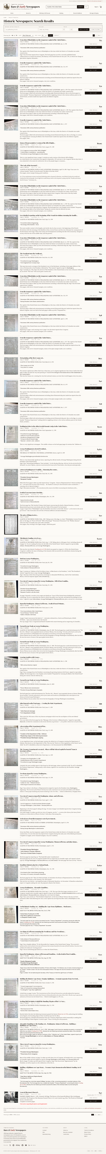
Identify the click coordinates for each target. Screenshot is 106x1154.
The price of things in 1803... (29, 515)
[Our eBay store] (18, 1145)
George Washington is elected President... (33, 449)
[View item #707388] (11, 124)
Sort (20, 35)
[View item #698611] (11, 48)
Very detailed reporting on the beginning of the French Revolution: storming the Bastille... (49, 215)
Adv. (86, 6)
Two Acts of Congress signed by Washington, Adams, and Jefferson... (42, 796)
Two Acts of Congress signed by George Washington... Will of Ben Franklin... (44, 581)
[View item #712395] (11, 500)
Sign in (96, 6)
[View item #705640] (11, 892)
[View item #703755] (11, 223)
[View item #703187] (11, 366)
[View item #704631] (11, 388)
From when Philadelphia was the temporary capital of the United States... (43, 40)
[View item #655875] (11, 646)
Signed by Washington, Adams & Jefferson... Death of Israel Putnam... (42, 604)
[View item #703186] (11, 1052)
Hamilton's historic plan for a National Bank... (34, 865)
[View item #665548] (11, 299)
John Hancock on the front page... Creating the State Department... (41, 703)
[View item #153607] (11, 524)
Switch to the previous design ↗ (94, 1)
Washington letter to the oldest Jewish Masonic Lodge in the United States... (44, 426)
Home (11, 13)
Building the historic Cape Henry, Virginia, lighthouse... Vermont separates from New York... (49, 979)
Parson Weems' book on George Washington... (34, 626)
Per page (38, 35)
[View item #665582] (11, 280)
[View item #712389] (11, 986)
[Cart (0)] (100, 6)
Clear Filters (95, 29)
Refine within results (12, 26)
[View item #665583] (11, 190)
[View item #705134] (11, 1072)
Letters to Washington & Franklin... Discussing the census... (39, 470)
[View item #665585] (11, 242)
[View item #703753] (11, 757)
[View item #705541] (11, 873)
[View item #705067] (11, 408)
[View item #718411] (11, 1032)
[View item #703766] (11, 261)
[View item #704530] (11, 434)
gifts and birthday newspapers (93, 1108)
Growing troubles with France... (30, 657)
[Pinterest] (13, 1145)
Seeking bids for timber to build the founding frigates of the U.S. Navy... (43, 1001)
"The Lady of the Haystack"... (29, 165)
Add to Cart (93, 47)
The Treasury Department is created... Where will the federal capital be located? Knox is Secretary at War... (48, 750)
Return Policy (87, 1132)
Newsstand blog (46, 1134)
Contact (44, 1130)
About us (65, 1130)
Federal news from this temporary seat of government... (38, 819)
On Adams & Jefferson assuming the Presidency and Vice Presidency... (42, 932)
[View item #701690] (11, 453)
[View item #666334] (11, 685)
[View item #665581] (11, 110)
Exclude (41, 26)
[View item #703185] (11, 711)
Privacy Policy (87, 1134)
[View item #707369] (11, 939)
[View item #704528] (11, 850)
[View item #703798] (11, 477)
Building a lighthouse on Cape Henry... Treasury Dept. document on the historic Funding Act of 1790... (50, 1068)
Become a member (68, 1132)
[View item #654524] (11, 631)
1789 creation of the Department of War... (33, 726)
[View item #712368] (11, 608)
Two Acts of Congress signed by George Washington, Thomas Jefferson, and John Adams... (49, 842)
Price (65, 26)
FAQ (44, 1132)
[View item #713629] (11, 1009)
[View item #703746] (11, 734)
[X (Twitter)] (10, 1145)
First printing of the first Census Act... (32, 358)
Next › (100, 35)
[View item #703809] (11, 804)
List (50, 35)
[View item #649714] (11, 173)
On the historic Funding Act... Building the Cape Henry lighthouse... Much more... (46, 907)
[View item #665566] (11, 204)
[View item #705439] (11, 323)
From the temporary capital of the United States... (36, 63)
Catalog (61, 13)
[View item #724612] (11, 546)
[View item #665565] (11, 662)
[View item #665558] (11, 93)
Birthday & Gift (44, 13)
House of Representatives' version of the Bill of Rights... (37, 143)
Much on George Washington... (30, 559)
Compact (56, 35)
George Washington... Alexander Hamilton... (34, 887)
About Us (28, 13)
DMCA (85, 1136)
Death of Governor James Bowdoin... (31, 493)
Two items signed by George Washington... (33, 773)
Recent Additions (77, 13)
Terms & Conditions (89, 1130)
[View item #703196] (11, 151)
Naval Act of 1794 (63, 1014)
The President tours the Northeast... (31, 253)
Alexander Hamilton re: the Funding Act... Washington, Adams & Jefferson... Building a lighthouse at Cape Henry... (48, 1024)
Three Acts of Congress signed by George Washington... (38, 1044)
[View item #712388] (11, 959)
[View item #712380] (11, 566)
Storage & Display (94, 13)
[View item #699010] (11, 71)
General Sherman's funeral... (29, 1092)
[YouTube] (26, 1145)
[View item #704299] (11, 823)
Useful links (66, 1134)
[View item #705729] (11, 914)
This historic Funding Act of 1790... (31, 538)
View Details (93, 44)
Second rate (90, 1094)
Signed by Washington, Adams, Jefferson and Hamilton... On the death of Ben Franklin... (48, 954)
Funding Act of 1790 (40, 549)
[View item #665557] (11, 345)
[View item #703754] (11, 781)
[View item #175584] (11, 1097)
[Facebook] (22, 1145)
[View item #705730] (11, 589)
